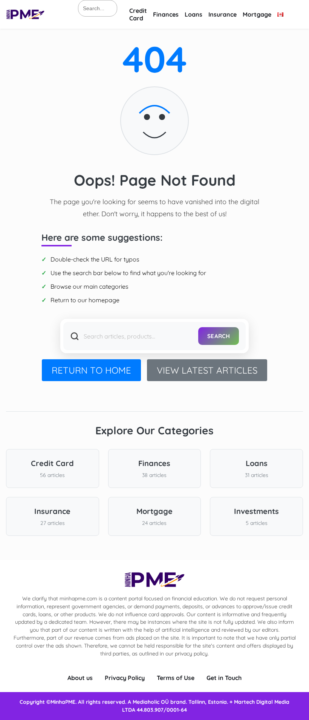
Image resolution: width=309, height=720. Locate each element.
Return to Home (91, 370)
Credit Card (138, 14)
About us (80, 678)
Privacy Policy (125, 678)
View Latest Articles (207, 370)
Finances (166, 14)
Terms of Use (175, 678)
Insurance (222, 14)
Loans (193, 14)
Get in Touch (224, 678)
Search (218, 336)
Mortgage (257, 14)
